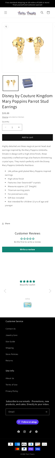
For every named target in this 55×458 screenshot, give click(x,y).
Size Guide (10, 341)
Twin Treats (30, 454)
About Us (10, 378)
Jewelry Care (11, 335)
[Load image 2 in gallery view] (27, 83)
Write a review (27, 249)
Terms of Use (11, 384)
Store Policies (12, 354)
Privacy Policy (12, 391)
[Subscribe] (46, 412)
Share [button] (7, 223)
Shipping (5, 117)
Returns (9, 360)
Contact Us (11, 328)
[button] (6, 12)
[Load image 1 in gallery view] (10, 83)
